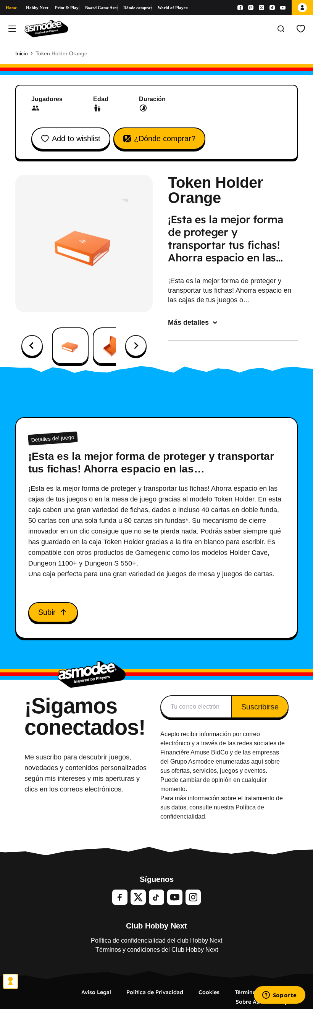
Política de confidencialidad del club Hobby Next (156, 940)
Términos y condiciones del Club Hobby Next (156, 949)
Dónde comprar (137, 7)
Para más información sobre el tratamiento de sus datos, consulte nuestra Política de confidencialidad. (221, 807)
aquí (257, 761)
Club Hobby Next (156, 926)
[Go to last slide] (32, 345)
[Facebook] (240, 7)
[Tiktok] (272, 7)
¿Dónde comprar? (164, 138)
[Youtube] (283, 7)
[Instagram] (250, 7)
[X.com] (261, 7)
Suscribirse (260, 707)
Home (11, 7)
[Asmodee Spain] (46, 28)
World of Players (173, 7)
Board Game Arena (101, 7)
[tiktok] (156, 897)
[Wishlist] (300, 28)
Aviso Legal (96, 992)
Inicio (21, 53)
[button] (70, 345)
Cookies (208, 992)
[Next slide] (136, 345)
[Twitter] (138, 897)
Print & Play (67, 7)
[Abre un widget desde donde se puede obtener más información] (279, 995)
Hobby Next (37, 7)
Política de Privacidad (154, 992)
